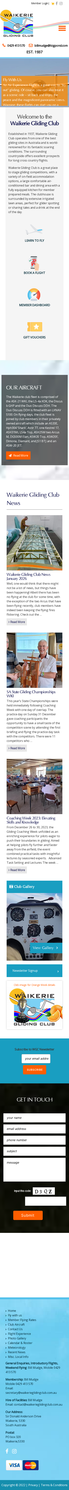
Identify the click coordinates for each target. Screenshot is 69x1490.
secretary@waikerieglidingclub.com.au (31, 1393)
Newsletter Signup (25, 971)
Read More (20, 455)
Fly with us (15, 1315)
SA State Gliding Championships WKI (31, 694)
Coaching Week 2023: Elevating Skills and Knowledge (31, 820)
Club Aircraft (16, 1324)
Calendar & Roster (20, 1343)
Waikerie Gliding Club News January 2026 (28, 576)
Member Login (39, 3)
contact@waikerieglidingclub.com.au (38, 1404)
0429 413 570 (16, 45)
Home (12, 1311)
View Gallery (44, 948)
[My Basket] (53, 4)
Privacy (33, 1485)
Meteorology (17, 1347)
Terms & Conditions (54, 1485)
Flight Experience (19, 1334)
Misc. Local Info (18, 1357)
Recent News (16, 1352)
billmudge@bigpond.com (51, 45)
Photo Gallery (17, 1338)
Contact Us (15, 1329)
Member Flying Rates (22, 1320)
